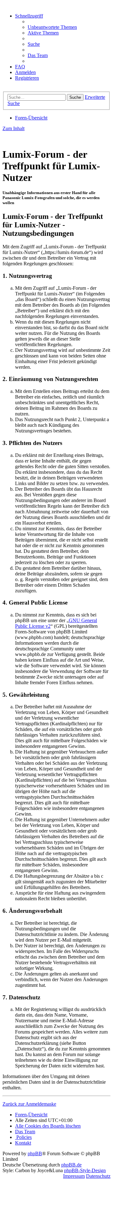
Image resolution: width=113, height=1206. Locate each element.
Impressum (74, 1176)
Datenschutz (98, 1176)
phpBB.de (71, 1164)
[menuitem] (52, 27)
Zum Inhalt (13, 128)
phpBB (35, 1153)
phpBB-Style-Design (85, 1170)
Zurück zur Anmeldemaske (29, 1104)
